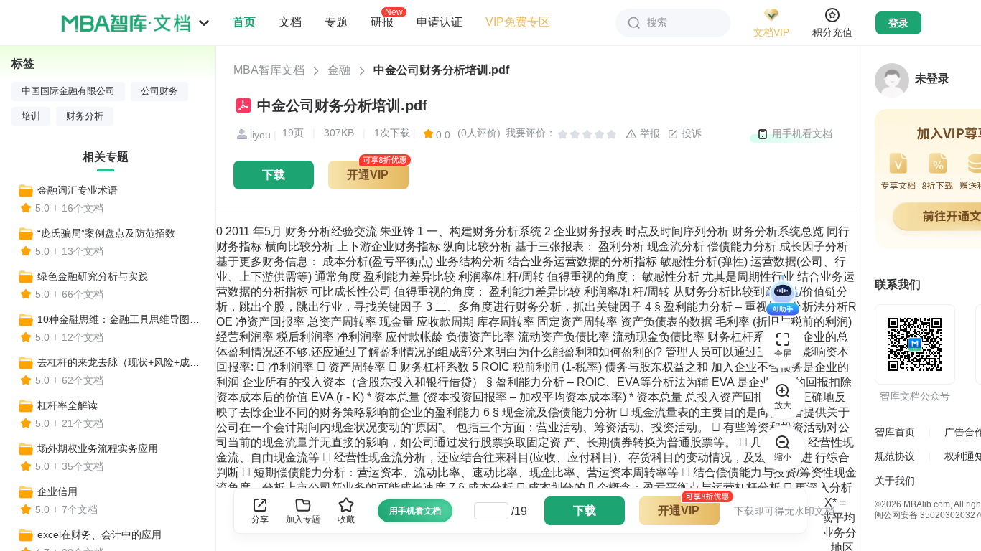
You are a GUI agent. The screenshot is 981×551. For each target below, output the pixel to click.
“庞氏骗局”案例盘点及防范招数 (106, 233)
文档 (290, 22)
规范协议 (895, 456)
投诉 (690, 133)
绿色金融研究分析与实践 (92, 276)
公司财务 (159, 91)
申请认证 (439, 22)
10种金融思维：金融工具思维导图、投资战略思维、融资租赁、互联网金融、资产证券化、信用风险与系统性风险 (120, 319)
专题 (336, 22)
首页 (244, 22)
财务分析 (84, 116)
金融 (338, 70)
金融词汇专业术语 (77, 190)
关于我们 (895, 480)
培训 (31, 116)
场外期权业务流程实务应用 (97, 448)
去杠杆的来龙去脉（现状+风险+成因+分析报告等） (120, 362)
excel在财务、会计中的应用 (99, 534)
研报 (382, 21)
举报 (648, 133)
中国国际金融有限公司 (68, 91)
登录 (898, 23)
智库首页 (895, 432)
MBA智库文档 (268, 70)
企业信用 (57, 491)
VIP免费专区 (517, 22)
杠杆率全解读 (67, 405)
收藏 (346, 519)
